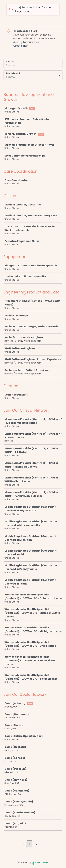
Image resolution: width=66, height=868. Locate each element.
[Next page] (42, 844)
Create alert (20, 46)
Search (10, 61)
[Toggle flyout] (59, 75)
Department (13, 73)
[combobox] (6, 76)
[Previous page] (23, 844)
